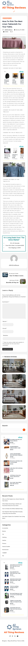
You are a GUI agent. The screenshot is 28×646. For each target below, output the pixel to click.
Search (5, 425)
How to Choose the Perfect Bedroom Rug (12, 508)
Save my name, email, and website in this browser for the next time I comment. (13, 344)
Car (3, 534)
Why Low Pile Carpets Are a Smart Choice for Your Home (14, 367)
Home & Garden (7, 18)
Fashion (4, 540)
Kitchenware (5, 549)
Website (5, 335)
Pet (3, 555)
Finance (4, 543)
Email (5, 328)
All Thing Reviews (14, 7)
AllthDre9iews (8, 29)
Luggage (4, 552)
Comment (5, 302)
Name (5, 321)
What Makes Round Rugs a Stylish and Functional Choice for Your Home (13, 382)
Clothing (4, 537)
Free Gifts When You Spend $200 (15, 245)
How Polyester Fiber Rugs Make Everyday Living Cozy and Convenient (13, 413)
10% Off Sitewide (14, 243)
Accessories (5, 528)
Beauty (4, 531)
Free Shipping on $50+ (15, 247)
